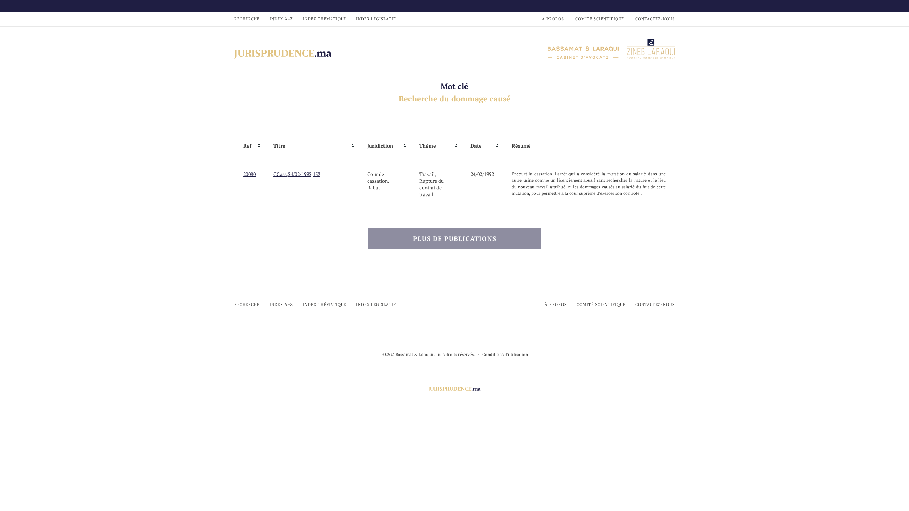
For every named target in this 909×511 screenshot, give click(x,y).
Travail (427, 174)
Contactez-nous (655, 18)
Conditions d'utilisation (505, 354)
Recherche (247, 18)
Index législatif (376, 18)
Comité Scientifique (599, 18)
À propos (553, 18)
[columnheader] (249, 145)
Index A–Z (281, 18)
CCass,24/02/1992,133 (296, 174)
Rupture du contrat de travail (431, 187)
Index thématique (324, 18)
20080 (249, 174)
